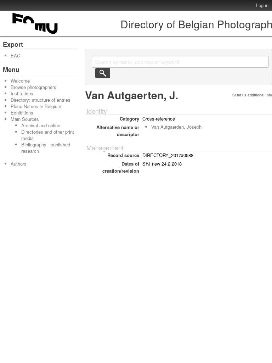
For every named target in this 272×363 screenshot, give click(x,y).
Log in (262, 5)
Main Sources (25, 119)
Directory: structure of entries (40, 99)
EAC (15, 55)
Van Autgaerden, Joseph (176, 126)
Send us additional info (252, 95)
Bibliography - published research (45, 147)
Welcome (20, 80)
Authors (19, 163)
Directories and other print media (47, 134)
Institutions (22, 93)
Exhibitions (22, 112)
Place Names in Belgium (36, 106)
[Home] (35, 33)
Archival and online (40, 125)
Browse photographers (33, 87)
